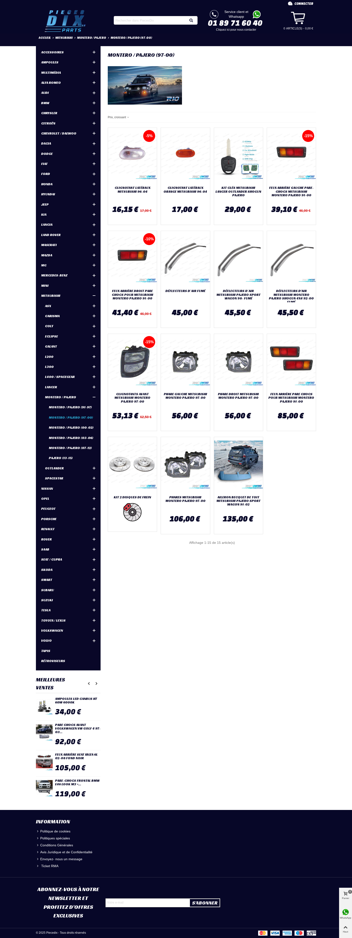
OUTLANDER (54, 468)
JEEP (45, 204)
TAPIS (45, 651)
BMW (45, 103)
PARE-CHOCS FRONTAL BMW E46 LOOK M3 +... (77, 782)
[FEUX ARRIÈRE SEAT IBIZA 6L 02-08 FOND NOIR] (44, 762)
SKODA (46, 569)
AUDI (45, 92)
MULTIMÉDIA (51, 72)
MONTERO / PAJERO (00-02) (71, 427)
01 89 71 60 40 (235, 22)
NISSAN (47, 488)
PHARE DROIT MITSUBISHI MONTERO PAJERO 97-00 (238, 396)
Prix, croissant (117, 117)
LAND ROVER (51, 235)
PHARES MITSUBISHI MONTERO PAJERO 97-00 (185, 499)
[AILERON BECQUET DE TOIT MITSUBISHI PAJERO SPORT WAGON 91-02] (238, 465)
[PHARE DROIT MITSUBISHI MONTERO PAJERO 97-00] (238, 362)
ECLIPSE (51, 336)
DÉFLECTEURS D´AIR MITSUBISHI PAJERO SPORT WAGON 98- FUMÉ (238, 294)
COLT (49, 326)
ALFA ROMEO (51, 82)
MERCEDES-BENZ (54, 275)
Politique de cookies (55, 831)
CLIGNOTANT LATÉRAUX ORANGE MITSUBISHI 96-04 (185, 189)
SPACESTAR (54, 478)
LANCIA (46, 224)
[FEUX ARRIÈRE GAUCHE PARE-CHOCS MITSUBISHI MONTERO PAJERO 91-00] (291, 156)
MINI (45, 285)
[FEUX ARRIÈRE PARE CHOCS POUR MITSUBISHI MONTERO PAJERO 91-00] (291, 362)
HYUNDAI (48, 194)
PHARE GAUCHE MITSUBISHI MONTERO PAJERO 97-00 (185, 396)
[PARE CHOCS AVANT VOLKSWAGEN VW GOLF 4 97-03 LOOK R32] (44, 732)
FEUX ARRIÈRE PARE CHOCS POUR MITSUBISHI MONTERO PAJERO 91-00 (291, 397)
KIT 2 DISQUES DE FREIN (132, 497)
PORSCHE (49, 519)
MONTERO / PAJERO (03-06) (71, 438)
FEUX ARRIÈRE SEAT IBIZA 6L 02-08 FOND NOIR (76, 756)
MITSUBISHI (50, 295)
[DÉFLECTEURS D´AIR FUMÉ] (185, 259)
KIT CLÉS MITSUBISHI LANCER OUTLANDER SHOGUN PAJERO (238, 191)
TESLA (46, 610)
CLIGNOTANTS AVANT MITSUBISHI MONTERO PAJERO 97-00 (132, 397)
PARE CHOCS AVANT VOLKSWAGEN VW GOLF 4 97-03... (78, 728)
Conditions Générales (56, 845)
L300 (49, 367)
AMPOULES (49, 62)
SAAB (45, 549)
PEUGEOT (48, 508)
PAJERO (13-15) (61, 458)
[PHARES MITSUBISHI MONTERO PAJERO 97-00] (185, 465)
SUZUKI (47, 600)
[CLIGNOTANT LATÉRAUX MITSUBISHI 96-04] (132, 156)
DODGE (47, 154)
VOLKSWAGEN (52, 630)
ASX (48, 306)
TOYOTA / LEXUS (53, 620)
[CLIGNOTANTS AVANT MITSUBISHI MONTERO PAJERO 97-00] (132, 362)
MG (43, 265)
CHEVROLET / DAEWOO (58, 133)
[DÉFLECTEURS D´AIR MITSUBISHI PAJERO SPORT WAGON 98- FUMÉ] (238, 259)
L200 (49, 356)
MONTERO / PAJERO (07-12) (70, 448)
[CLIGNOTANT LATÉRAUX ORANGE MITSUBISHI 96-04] (185, 156)
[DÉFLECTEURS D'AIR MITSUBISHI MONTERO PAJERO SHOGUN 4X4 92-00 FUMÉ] (291, 259)
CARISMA (52, 316)
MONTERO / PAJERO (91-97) (70, 407)
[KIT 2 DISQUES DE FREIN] (132, 465)
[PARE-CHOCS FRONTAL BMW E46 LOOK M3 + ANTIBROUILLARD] (44, 788)
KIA (43, 214)
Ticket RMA (49, 866)
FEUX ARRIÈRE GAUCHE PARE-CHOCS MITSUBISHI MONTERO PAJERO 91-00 (291, 191)
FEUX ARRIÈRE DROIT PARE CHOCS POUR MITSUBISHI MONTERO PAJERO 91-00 (132, 294)
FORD (45, 174)
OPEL (45, 498)
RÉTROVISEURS (53, 661)
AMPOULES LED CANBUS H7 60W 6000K (76, 700)
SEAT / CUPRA (51, 559)
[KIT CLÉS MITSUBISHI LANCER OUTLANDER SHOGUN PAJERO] (238, 156)
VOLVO (46, 640)
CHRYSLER (49, 113)
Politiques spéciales (55, 838)
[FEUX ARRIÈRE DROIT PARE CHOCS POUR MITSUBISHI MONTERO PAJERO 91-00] (132, 259)
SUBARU (47, 590)
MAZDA (46, 255)
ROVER (46, 539)
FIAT (44, 164)
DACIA (46, 143)
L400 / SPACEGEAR (60, 377)
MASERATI (49, 245)
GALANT (51, 346)
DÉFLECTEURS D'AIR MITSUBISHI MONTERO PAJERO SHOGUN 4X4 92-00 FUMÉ (291, 296)
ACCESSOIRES (52, 52)
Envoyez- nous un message (61, 859)
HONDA (46, 184)
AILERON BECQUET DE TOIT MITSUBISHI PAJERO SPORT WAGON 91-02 (238, 500)
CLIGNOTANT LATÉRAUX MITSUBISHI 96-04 (132, 189)
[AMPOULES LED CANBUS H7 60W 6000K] (44, 706)
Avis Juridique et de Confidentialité (66, 852)
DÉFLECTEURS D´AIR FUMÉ (185, 291)
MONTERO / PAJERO (60, 397)
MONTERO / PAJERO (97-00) (71, 417)
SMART (46, 580)
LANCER (51, 387)
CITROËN (48, 123)
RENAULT (48, 529)
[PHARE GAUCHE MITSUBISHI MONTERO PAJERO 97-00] (185, 362)
